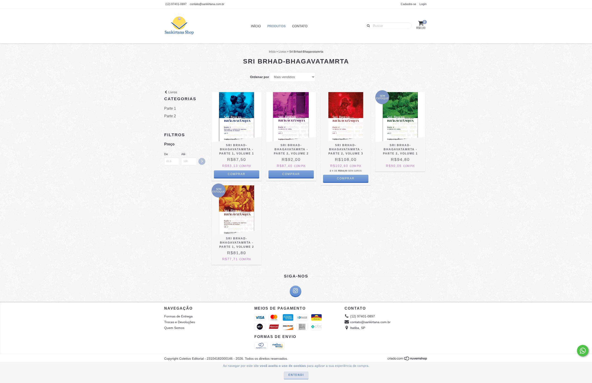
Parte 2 (170, 116)
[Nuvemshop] (407, 360)
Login (423, 4)
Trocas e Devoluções (179, 322)
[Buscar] (367, 25)
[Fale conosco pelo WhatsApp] (583, 350)
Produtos (276, 26)
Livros (282, 51)
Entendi (296, 375)
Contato (300, 26)
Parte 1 (170, 108)
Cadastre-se (408, 4)
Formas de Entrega (178, 316)
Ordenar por (259, 77)
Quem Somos (174, 328)
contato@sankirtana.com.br (207, 4)
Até (183, 154)
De (166, 154)
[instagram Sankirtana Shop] (295, 291)
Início (256, 26)
